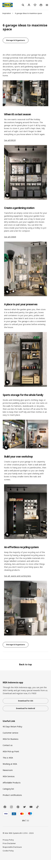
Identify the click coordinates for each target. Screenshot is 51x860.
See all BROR (10, 140)
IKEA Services (9, 776)
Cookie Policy (8, 851)
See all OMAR (10, 237)
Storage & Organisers (15, 40)
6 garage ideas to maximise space (28, 13)
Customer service (10, 732)
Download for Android (25, 708)
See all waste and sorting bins (17, 576)
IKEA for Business (10, 739)
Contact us (8, 745)
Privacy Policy (8, 840)
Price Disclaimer (9, 843)
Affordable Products (12, 782)
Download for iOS (25, 701)
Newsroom (8, 770)
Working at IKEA (10, 764)
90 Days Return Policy (12, 726)
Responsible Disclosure (12, 847)
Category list (8, 789)
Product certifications (12, 795)
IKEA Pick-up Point (11, 751)
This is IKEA (8, 757)
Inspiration (6, 13)
